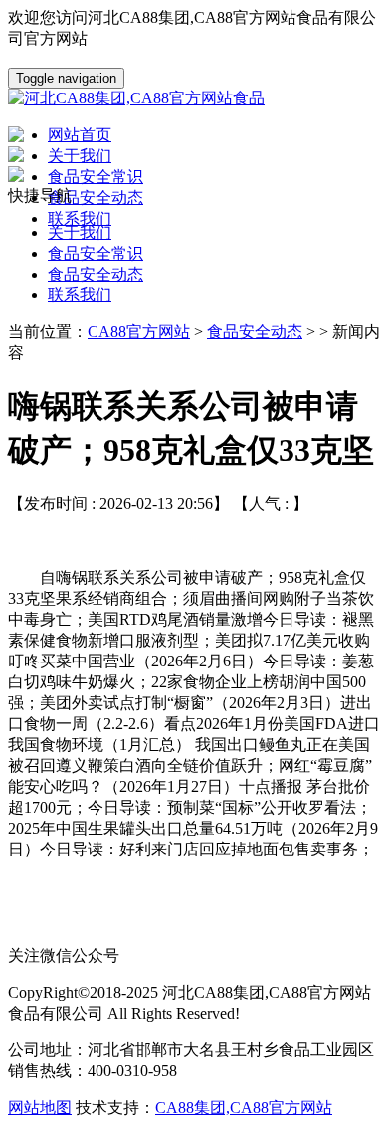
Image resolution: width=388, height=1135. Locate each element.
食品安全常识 (95, 253)
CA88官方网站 (139, 331)
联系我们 (79, 294)
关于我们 (79, 232)
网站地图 (40, 1107)
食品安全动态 (95, 274)
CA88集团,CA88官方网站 (243, 1107)
